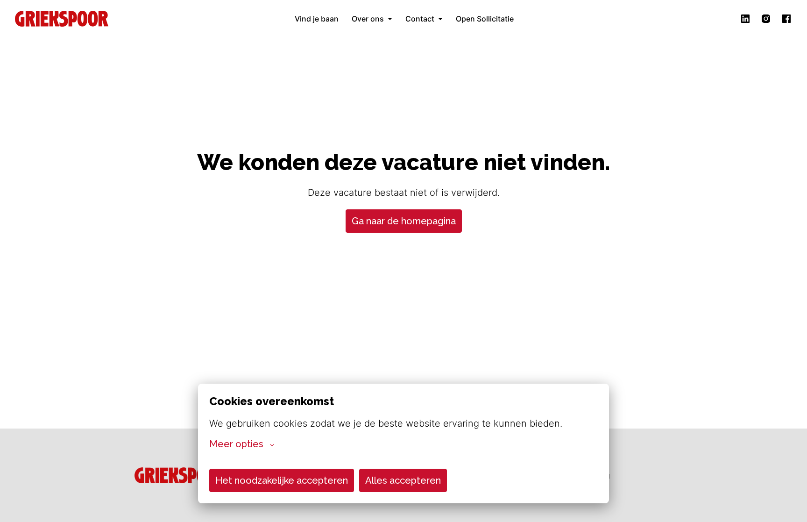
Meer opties (236, 444)
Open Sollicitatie (485, 18)
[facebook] (786, 18)
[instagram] (766, 18)
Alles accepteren (403, 480)
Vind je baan (317, 18)
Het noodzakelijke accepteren (281, 480)
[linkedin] (745, 18)
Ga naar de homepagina (404, 221)
